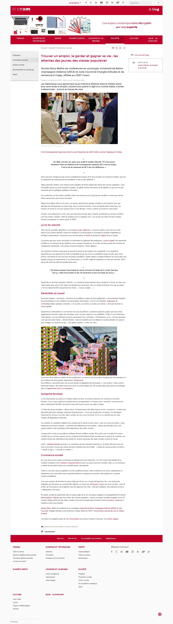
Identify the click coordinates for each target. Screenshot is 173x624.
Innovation (49, 555)
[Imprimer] (113, 48)
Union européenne (52, 574)
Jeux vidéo (17, 599)
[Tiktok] (123, 2)
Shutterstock (78, 380)
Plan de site (72, 538)
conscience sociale (113, 500)
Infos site (60, 538)
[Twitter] (91, 2)
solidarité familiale (53, 444)
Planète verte (20, 569)
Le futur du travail (19, 561)
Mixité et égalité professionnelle (24, 555)
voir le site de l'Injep (141, 55)
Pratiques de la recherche (55, 558)
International (50, 577)
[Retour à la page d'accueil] (25, 10)
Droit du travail (18, 552)
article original (113, 519)
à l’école (87, 235)
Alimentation (83, 558)
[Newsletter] (117, 2)
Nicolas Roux (46, 508)
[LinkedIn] (96, 2)
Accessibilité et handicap (23, 70)
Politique (16, 55)
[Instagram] (107, 2)
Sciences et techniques (58, 547)
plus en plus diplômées (82, 230)
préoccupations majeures (50, 497)
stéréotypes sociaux (96, 484)
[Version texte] (117, 48)
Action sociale (18, 65)
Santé (81, 547)
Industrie (49, 552)
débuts (103, 235)
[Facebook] (86, 2)
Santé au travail (84, 555)
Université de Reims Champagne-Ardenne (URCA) (97, 508)
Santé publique (84, 552)
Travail (16, 547)
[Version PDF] (120, 48)
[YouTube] (101, 2)
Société (52, 48)
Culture (17, 595)
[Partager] (124, 48)
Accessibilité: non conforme (91, 538)
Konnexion (14, 622)
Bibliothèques (111, 538)
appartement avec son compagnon (60, 388)
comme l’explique (106, 152)
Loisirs (15, 602)
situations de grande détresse (71, 463)
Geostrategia (50, 580)
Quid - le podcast (55, 595)
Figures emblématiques (21, 606)
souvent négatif (108, 240)
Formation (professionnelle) (23, 558)
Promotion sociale (64, 48)
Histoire (16, 609)
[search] (140, 3)
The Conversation (72, 519)
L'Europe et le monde (57, 569)
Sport (15, 74)
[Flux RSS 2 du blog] (112, 2)
